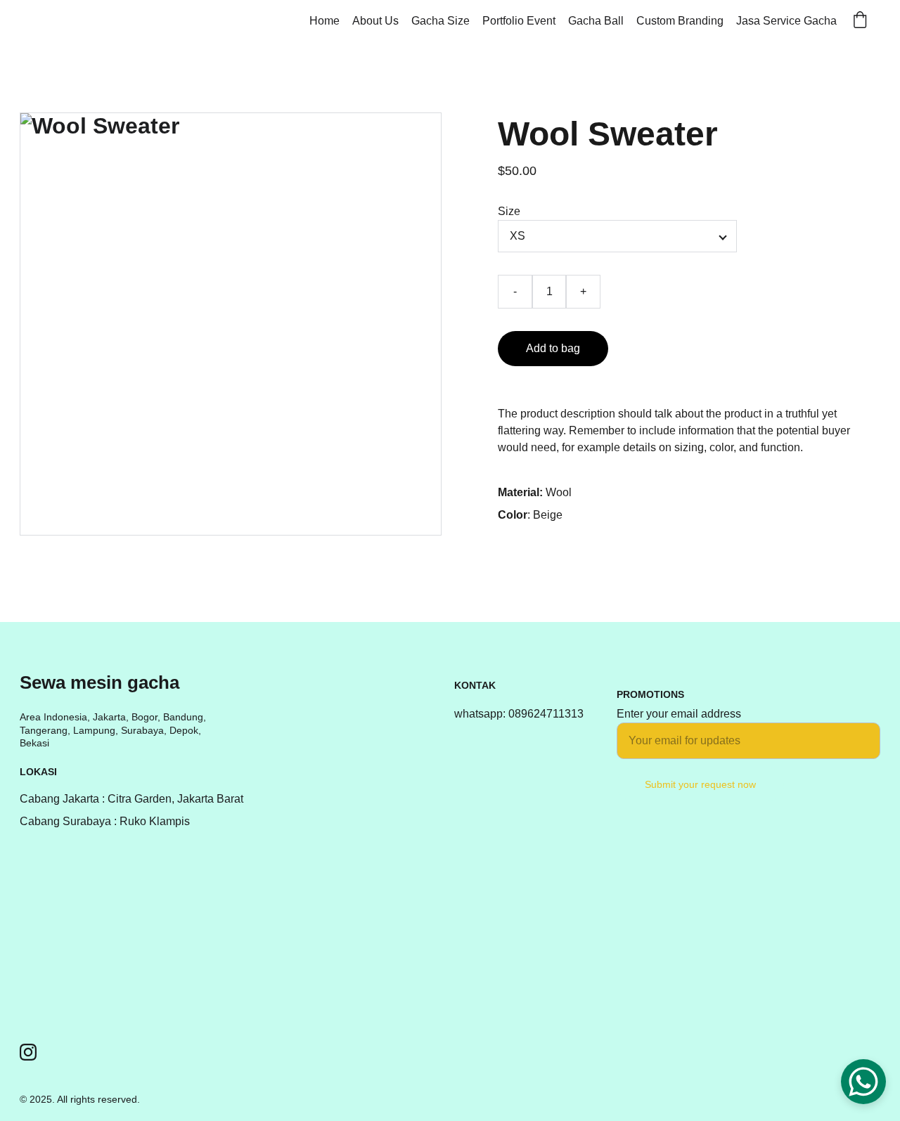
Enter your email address (679, 714)
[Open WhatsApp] (863, 1081)
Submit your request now (700, 784)
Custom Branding (680, 21)
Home (324, 21)
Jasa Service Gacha (786, 21)
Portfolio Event (518, 21)
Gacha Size (440, 21)
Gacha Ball (596, 21)
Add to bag (553, 348)
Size (509, 211)
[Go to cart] (860, 21)
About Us (375, 21)
